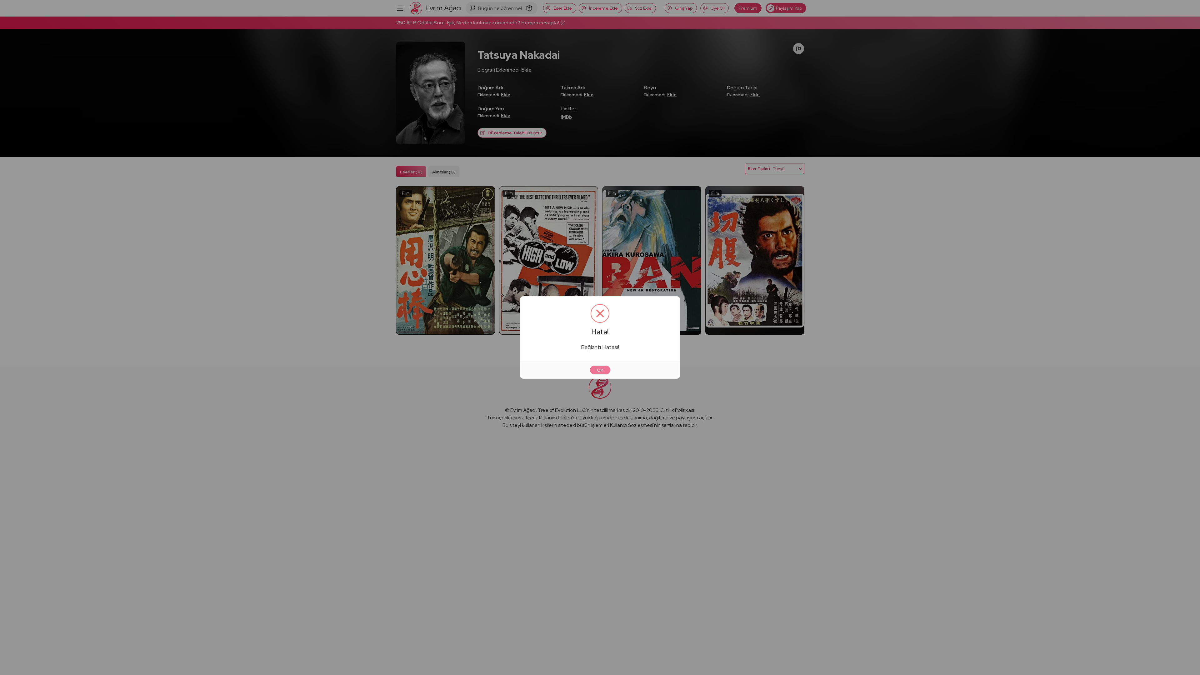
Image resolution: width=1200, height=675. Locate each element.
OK (600, 370)
